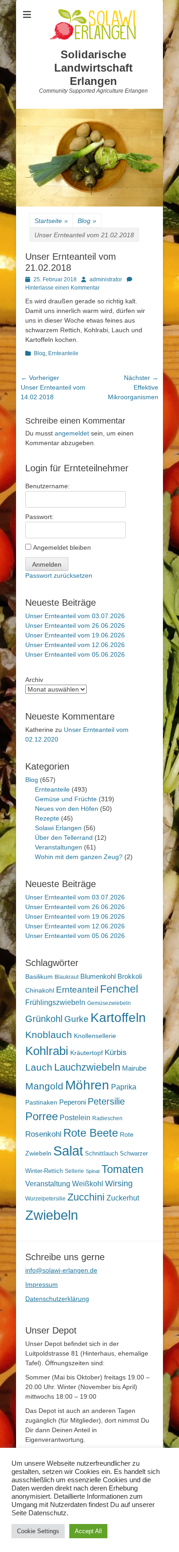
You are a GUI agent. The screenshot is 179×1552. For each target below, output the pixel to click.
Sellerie (74, 1171)
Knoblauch (48, 1034)
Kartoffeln (118, 1017)
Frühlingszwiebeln (55, 1002)
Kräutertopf (86, 1052)
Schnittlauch (101, 1153)
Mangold (44, 1086)
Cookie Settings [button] (38, 1531)
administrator (106, 279)
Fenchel (119, 989)
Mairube (134, 1068)
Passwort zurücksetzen (58, 575)
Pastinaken (41, 1102)
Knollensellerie (95, 1036)
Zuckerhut (122, 1198)
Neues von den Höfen (66, 808)
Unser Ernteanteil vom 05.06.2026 (75, 654)
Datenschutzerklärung (57, 1298)
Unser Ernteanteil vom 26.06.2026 (75, 625)
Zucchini (86, 1197)
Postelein (75, 1118)
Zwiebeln (51, 1215)
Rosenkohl (43, 1134)
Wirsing (119, 1183)
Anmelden (47, 564)
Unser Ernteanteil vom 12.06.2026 (75, 644)
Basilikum (39, 976)
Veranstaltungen (58, 847)
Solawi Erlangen (58, 828)
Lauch (38, 1067)
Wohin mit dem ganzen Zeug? (79, 856)
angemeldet (72, 433)
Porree (41, 1116)
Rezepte (47, 818)
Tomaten (122, 1169)
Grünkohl (43, 1019)
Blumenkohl (98, 976)
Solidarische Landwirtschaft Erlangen (93, 67)
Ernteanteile (63, 353)
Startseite (51, 220)
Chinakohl (39, 990)
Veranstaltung (47, 1183)
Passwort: (39, 516)
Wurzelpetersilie (45, 1198)
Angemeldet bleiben (62, 547)
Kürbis (116, 1052)
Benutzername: (47, 486)
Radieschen (107, 1118)
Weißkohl (87, 1184)
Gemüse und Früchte (66, 799)
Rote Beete (90, 1133)
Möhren (87, 1084)
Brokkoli (129, 976)
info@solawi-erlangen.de (61, 1270)
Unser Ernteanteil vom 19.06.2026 (75, 635)
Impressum (41, 1284)
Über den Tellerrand (64, 837)
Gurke (76, 1019)
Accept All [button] (88, 1531)
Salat (68, 1151)
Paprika (123, 1087)
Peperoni (72, 1102)
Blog (87, 220)
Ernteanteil (77, 989)
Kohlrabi (46, 1050)
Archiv (34, 679)
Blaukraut (66, 977)
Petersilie (106, 1101)
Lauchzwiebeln (87, 1067)
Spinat (93, 1171)
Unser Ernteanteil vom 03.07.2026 (75, 616)
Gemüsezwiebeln (109, 1003)
